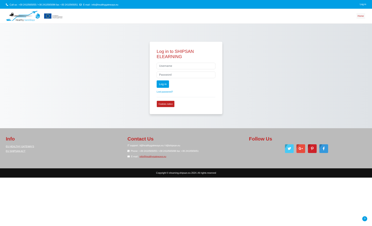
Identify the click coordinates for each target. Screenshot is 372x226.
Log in (363, 4)
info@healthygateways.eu (105, 4)
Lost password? (165, 92)
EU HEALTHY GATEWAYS (20, 146)
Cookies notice (166, 104)
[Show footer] (364, 218)
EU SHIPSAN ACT (15, 151)
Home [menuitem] (361, 16)
